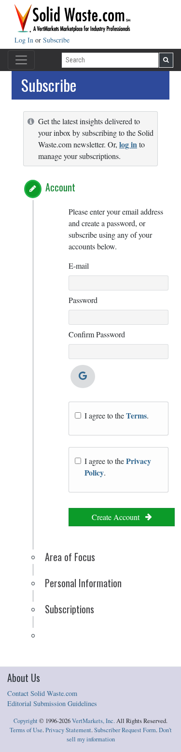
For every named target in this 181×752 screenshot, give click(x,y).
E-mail (79, 265)
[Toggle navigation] (21, 60)
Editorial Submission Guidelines (52, 703)
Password (83, 300)
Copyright (26, 721)
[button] (33, 189)
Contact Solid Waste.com (42, 693)
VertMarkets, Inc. (93, 721)
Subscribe (56, 39)
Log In (24, 39)
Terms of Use (26, 730)
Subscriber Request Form (125, 730)
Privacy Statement (68, 730)
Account (60, 187)
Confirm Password (97, 334)
